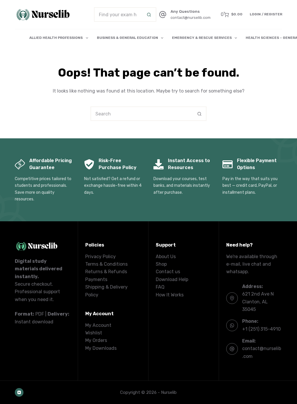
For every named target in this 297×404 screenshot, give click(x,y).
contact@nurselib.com (191, 17)
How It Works (170, 295)
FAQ (160, 287)
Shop (161, 264)
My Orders (96, 340)
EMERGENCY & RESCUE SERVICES (202, 38)
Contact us (168, 271)
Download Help (172, 279)
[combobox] (118, 14)
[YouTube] (19, 392)
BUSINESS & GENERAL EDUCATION (127, 38)
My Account (98, 325)
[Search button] (149, 14)
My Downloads (101, 348)
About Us (166, 256)
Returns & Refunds (106, 271)
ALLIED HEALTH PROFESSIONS (56, 38)
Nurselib (169, 392)
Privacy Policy (100, 256)
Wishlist (93, 333)
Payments (96, 279)
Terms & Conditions (106, 264)
